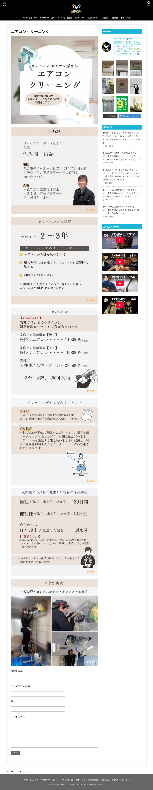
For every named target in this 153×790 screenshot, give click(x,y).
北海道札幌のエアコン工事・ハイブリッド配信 (71, 784)
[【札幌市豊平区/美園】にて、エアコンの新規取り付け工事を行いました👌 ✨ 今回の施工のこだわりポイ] (136, 104)
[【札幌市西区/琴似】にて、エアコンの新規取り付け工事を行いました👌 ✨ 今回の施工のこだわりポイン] (108, 104)
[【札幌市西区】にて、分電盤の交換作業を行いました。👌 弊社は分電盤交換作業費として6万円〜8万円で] (108, 68)
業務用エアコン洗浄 (47, 18)
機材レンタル (80, 18)
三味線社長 (104, 18)
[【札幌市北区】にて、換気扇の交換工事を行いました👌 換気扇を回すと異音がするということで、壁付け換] (122, 86)
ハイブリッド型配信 (64, 18)
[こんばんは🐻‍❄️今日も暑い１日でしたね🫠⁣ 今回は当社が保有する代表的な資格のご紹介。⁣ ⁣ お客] (122, 104)
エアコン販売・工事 (29, 18)
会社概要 (114, 18)
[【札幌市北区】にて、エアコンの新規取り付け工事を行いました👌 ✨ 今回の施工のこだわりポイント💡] (108, 86)
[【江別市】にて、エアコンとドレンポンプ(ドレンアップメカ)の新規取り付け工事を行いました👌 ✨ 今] (136, 68)
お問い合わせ (126, 18)
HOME (11, 771)
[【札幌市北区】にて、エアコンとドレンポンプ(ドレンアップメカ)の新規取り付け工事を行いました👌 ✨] (122, 68)
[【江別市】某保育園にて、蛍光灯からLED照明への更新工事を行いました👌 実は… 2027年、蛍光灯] (136, 86)
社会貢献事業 (92, 18)
